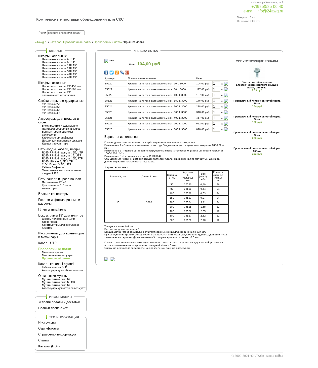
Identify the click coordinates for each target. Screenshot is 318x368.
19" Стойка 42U (51, 110)
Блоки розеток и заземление (60, 125)
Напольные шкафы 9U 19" (58, 62)
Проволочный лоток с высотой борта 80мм (257, 134)
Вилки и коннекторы (53, 194)
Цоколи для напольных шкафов (62, 140)
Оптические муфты (52, 276)
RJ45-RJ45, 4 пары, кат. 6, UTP (61, 155)
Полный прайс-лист (53, 308)
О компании (178, 33)
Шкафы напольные (52, 56)
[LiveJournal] (122, 72)
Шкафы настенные (52, 83)
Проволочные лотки (77, 42)
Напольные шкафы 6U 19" (58, 59)
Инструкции (47, 322)
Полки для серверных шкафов (61, 128)
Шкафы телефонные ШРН (58, 218)
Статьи (43, 340)
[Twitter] (111, 72)
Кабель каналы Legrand (56, 264)
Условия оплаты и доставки (59, 302)
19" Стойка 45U (51, 112)
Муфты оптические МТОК (58, 282)
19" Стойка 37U (51, 107)
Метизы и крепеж (53, 252)
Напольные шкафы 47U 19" (59, 77)
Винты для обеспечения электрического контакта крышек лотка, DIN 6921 (257, 85)
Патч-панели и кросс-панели (59, 179)
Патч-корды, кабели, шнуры (59, 149)
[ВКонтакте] (106, 72)
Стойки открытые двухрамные (60, 101)
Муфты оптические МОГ (57, 279)
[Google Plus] (127, 72)
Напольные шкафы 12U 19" (59, 65)
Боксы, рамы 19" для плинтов (60, 215)
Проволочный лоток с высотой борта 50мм (257, 118)
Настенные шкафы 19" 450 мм (61, 86)
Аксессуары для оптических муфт (63, 288)
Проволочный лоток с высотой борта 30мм (257, 102)
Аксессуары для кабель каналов (62, 270)
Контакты (215, 33)
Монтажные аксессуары (57, 255)
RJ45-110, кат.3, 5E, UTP (57, 161)
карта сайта (274, 356)
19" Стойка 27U (51, 104)
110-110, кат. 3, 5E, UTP (56, 164)
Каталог (143, 33)
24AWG (257, 356)
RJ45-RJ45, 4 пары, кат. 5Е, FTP (62, 158)
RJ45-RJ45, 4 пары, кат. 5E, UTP (62, 152)
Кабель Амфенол (53, 167)
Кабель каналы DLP (54, 267)
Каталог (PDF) (49, 346)
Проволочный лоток (108, 42)
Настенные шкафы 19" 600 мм (61, 89)
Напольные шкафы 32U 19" (59, 71)
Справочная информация (57, 334)
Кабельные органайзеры (57, 137)
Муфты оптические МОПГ (58, 285)
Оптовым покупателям (259, 33)
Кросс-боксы (50, 221)
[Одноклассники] (116, 72)
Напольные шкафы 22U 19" (59, 68)
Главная (111, 33)
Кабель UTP (47, 243)
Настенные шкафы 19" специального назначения (58, 94)
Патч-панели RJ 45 (54, 182)
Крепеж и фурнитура (55, 143)
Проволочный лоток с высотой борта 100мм (257, 149)
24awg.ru (41, 42)
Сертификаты (48, 328)
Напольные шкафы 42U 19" (59, 74)
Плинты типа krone (52, 209)
